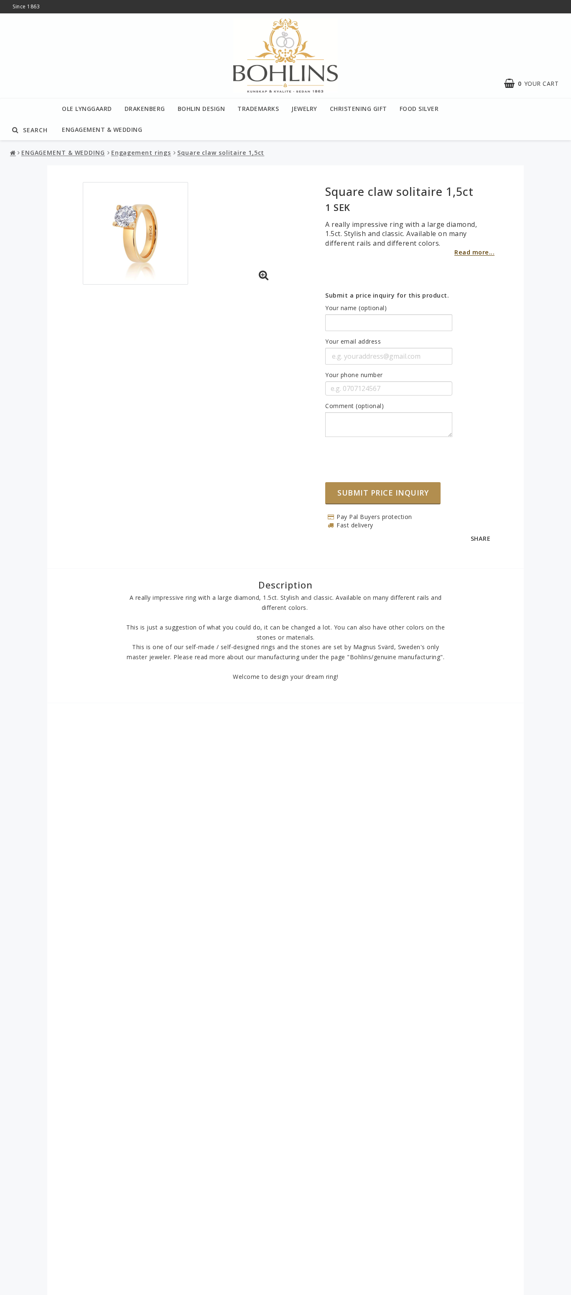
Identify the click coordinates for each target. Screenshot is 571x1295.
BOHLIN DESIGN (201, 109)
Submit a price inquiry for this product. (387, 295)
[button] (263, 275)
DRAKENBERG (145, 109)
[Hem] (14, 153)
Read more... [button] (474, 252)
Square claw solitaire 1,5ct (220, 153)
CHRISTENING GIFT (358, 109)
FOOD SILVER (419, 109)
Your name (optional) (356, 308)
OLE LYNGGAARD (87, 109)
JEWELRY (304, 109)
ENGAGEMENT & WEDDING (102, 130)
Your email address (353, 341)
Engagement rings (141, 153)
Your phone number (354, 375)
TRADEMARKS (258, 109)
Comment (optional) (354, 406)
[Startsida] (285, 55)
